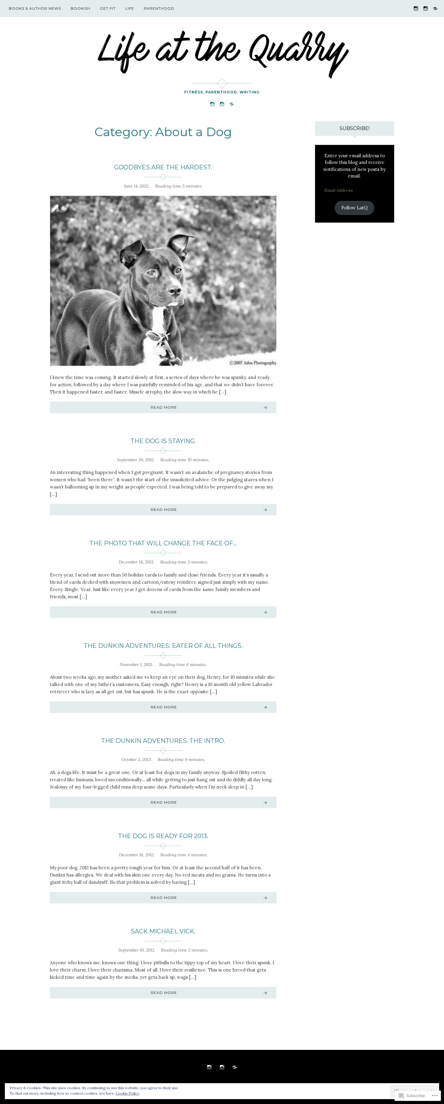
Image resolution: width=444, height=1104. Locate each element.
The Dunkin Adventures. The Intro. (163, 740)
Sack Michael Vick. (163, 931)
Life (129, 8)
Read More (164, 407)
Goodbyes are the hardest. (163, 167)
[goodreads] (435, 8)
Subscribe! (354, 128)
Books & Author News (35, 8)
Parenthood (159, 8)
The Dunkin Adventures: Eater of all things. (163, 645)
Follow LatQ (354, 208)
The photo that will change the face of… (163, 543)
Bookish (80, 8)
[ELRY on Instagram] (416, 8)
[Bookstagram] (425, 8)
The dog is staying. (163, 441)
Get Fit (108, 8)
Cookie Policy (127, 1093)
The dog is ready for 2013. (163, 836)
